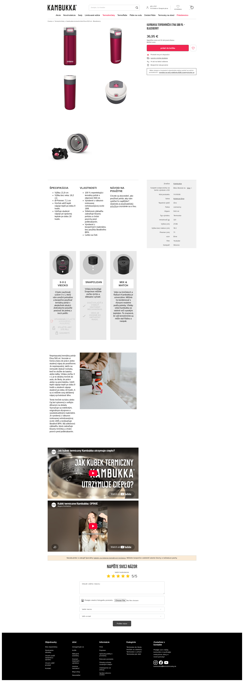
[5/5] (128, 576)
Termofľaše (122, 15)
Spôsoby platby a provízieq (105, 655)
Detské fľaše (150, 15)
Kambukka (177, 184)
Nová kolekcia (69, 15)
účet (74, 642)
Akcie (58, 15)
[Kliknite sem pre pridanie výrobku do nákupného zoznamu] (193, 48)
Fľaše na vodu (136, 15)
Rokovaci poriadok (106, 659)
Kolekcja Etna (178, 199)
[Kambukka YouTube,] (166, 663)
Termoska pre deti (133, 654)
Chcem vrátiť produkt (49, 664)
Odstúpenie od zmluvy (105, 669)
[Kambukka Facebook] (161, 663)
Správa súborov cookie (105, 674)
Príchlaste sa (154, 8)
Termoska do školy (134, 647)
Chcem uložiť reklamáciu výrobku (50, 658)
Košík (74, 650)
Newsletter (76, 675)
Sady (80, 15)
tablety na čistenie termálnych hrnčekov (110, 558)
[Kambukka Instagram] (156, 663)
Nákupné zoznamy (75, 655)
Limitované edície (92, 15)
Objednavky (51, 642)
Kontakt (48, 668)
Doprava (102, 650)
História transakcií (75, 667)
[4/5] (123, 576)
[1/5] (108, 576)
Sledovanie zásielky (49, 651)
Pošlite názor (122, 624)
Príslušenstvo (182, 15)
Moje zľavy (76, 672)
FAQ (101, 647)
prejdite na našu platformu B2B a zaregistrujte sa (176, 72)
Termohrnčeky (109, 15)
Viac (188, 188)
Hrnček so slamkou (134, 649)
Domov (50, 21)
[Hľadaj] (137, 8)
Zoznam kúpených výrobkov (75, 661)
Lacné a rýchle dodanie (159, 58)
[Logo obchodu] (62, 8)
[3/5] (118, 576)
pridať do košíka (168, 48)
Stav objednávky (51, 647)
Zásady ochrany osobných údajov (105, 663)
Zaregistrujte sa (163, 8)
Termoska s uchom (134, 652)
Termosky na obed (166, 15)
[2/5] (113, 576)
